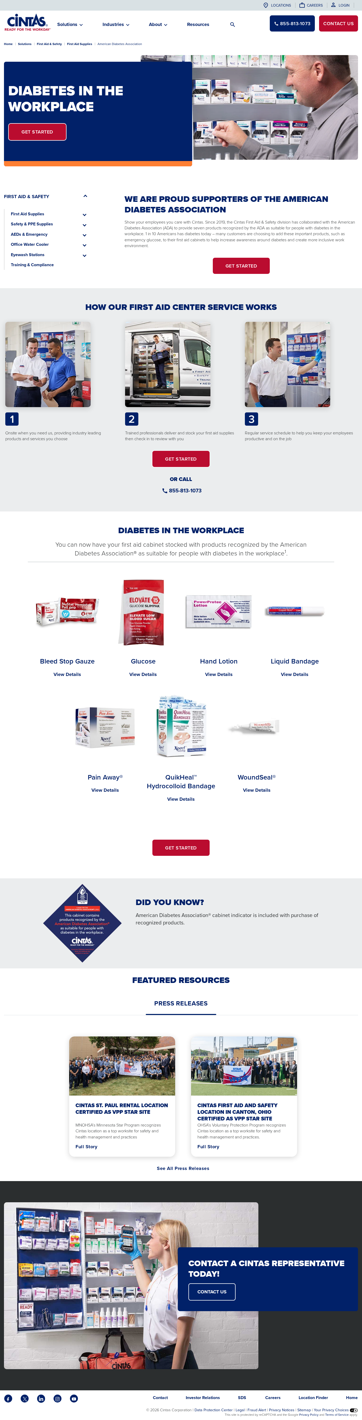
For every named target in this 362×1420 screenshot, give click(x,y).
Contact (338, 23)
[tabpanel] (181, 1095)
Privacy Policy (309, 1414)
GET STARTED (181, 459)
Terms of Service (337, 1414)
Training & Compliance (32, 265)
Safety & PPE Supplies (32, 224)
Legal (240, 1410)
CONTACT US (212, 1291)
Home (8, 44)
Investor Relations (203, 1398)
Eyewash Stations (28, 255)
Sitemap (304, 1410)
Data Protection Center (214, 1410)
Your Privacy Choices (332, 1410)
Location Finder (313, 1398)
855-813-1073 (185, 490)
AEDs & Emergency (29, 234)
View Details (67, 674)
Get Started (37, 131)
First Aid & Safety (49, 44)
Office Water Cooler (30, 244)
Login (344, 5)
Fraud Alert (257, 1410)
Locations (281, 5)
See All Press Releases (183, 1168)
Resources (198, 24)
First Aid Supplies (79, 44)
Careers (315, 5)
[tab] (181, 1003)
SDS (242, 1398)
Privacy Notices (281, 1410)
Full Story (86, 1146)
